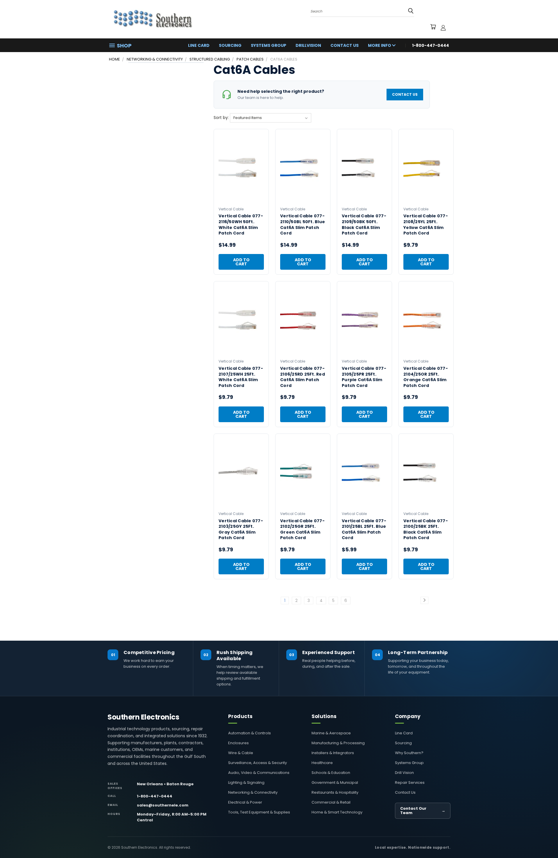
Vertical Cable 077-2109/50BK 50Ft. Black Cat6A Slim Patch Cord (364, 224)
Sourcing (230, 45)
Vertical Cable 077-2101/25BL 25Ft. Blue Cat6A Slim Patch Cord (364, 529)
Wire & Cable (240, 753)
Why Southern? (409, 753)
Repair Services (410, 782)
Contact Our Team (422, 811)
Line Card (199, 45)
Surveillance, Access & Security (257, 762)
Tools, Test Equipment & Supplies (259, 812)
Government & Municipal (335, 782)
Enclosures (238, 743)
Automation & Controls (249, 733)
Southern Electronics (143, 717)
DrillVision (308, 45)
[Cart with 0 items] (432, 27)
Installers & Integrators (333, 753)
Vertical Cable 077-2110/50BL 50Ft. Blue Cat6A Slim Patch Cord (302, 224)
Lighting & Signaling (246, 782)
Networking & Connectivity (253, 792)
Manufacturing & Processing (338, 743)
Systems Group (268, 45)
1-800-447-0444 (154, 796)
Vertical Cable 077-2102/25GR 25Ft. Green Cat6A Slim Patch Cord (302, 529)
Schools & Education (331, 772)
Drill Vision (404, 772)
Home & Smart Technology (337, 812)
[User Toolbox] (443, 28)
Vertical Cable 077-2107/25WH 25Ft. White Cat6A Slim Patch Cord (241, 376)
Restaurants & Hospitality (335, 792)
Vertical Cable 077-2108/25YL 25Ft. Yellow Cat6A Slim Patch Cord (425, 224)
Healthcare (322, 762)
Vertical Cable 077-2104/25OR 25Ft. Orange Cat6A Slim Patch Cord (425, 376)
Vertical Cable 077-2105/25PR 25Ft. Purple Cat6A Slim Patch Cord (364, 376)
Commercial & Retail (331, 802)
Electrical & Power (245, 802)
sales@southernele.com (162, 805)
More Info (380, 45)
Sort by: (222, 117)
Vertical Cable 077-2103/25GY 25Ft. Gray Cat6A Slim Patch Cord (241, 529)
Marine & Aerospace (331, 733)
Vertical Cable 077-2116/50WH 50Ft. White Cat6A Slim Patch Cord (241, 224)
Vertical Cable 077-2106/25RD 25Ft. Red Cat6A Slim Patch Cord (302, 376)
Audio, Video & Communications (258, 772)
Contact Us (344, 45)
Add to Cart (241, 262)
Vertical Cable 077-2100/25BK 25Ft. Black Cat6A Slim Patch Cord (425, 529)
